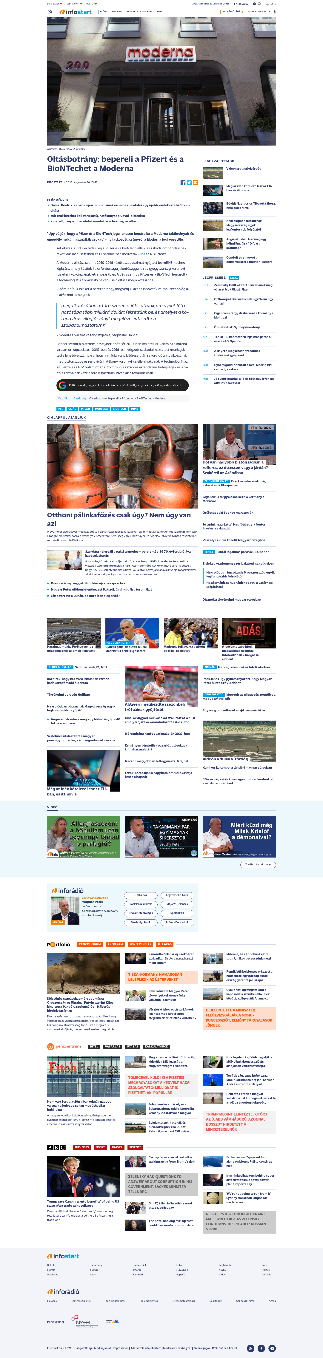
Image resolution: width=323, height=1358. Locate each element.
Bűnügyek (181, 1270)
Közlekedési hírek (115, 1301)
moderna (101, 409)
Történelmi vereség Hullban (68, 695)
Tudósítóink (140, 1265)
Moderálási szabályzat (177, 1348)
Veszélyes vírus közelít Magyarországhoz (234, 540)
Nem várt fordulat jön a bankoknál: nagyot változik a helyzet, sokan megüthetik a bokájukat (79, 1106)
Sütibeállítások (228, 1348)
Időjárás (266, 1274)
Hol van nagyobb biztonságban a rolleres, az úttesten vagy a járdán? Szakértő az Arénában (235, 467)
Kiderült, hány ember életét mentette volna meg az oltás (93, 221)
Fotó (264, 1265)
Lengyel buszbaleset (139, 12)
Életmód (138, 1274)
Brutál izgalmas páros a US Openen (242, 552)
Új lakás (165, 944)
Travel (117, 1147)
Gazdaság (79, 398)
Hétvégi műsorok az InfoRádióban (244, 667)
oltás (72, 409)
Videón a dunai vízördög (225, 759)
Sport (100, 1147)
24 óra (103, 12)
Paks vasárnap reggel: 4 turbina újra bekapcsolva (88, 583)
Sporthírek (216, 1301)
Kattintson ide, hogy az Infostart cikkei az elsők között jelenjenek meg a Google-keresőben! (125, 385)
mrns (134, 409)
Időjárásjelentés (149, 1301)
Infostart (54, 182)
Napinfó (180, 1274)
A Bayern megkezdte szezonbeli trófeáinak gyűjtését (155, 707)
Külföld (51, 1270)
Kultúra (94, 1270)
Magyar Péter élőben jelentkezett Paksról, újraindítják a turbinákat (101, 589)
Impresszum (121, 1348)
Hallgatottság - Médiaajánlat (93, 1348)
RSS (214, 1348)
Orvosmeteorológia (184, 1301)
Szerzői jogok (201, 1348)
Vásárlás (112, 1046)
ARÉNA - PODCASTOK (259, 12)
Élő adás (142, 895)
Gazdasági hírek (245, 1301)
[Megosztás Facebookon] (183, 182)
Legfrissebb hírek (81, 1301)
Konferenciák (140, 944)
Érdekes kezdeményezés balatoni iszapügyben (238, 564)
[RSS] (250, 1348)
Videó (222, 1274)
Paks (160, 12)
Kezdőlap (64, 398)
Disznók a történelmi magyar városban (232, 600)
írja (142, 254)
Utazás (132, 1046)
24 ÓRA (234, 278)
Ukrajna (117, 12)
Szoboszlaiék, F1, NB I (91, 667)
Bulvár (179, 1265)
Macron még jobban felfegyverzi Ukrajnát (156, 761)
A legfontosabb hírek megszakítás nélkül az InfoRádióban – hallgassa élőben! (240, 653)
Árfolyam (115, 944)
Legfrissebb (225, 1265)
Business (82, 1147)
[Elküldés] (195, 182)
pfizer (85, 409)
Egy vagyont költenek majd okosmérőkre (234, 710)
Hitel (94, 1046)
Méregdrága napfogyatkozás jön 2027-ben (157, 734)
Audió (222, 1270)
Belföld (51, 1265)
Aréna (272, 1301)
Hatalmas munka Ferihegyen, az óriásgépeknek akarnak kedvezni (71, 649)
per (60, 409)
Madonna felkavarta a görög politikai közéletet (184, 649)
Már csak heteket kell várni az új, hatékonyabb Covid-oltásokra (97, 216)
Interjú (137, 1270)
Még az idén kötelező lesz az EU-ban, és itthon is (77, 792)
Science (135, 1147)
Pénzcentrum (90, 944)
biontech (119, 409)
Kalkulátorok (156, 1046)
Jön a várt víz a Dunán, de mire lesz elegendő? (85, 596)
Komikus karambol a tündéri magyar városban (237, 768)
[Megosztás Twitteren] (189, 182)
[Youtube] (272, 1348)
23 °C (272, 4)
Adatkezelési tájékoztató (145, 1348)
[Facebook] (261, 1348)
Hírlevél (266, 1270)
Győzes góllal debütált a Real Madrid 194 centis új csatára (126, 649)
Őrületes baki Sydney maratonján (228, 513)
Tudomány (96, 1265)
